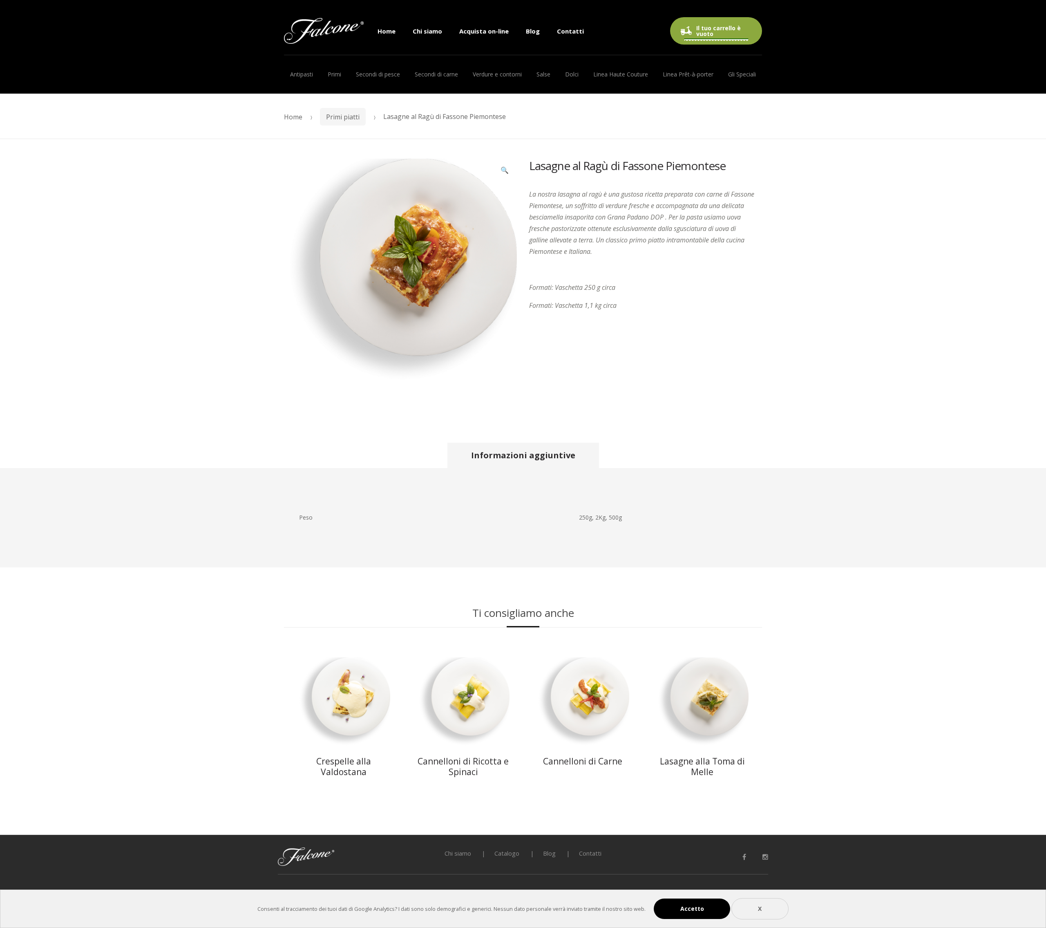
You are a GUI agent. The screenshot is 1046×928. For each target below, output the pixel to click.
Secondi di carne (436, 74)
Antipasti (301, 74)
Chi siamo (427, 31)
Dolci (572, 74)
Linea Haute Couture (620, 74)
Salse (543, 74)
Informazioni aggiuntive (523, 455)
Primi (334, 74)
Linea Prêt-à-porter (688, 74)
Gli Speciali (742, 74)
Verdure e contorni (497, 74)
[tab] (523, 455)
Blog (533, 31)
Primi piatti (343, 116)
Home (387, 31)
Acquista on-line (484, 31)
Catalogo (506, 853)
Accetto (692, 908)
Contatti (570, 31)
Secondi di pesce (378, 74)
